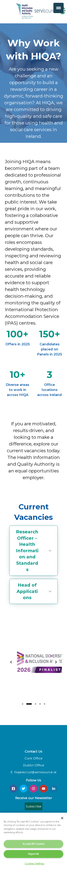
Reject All (33, 853)
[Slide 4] (40, 704)
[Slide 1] (22, 704)
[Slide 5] (44, 704)
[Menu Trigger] (58, 8)
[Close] (62, 818)
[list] (33, 662)
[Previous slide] (11, 662)
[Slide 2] (29, 704)
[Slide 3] (35, 704)
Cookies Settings (34, 863)
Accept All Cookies (33, 843)
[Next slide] (56, 662)
